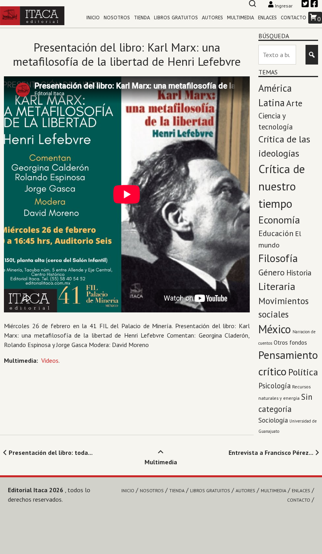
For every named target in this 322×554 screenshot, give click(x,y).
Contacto (293, 17)
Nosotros (117, 17)
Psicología (274, 385)
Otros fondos (290, 342)
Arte (294, 103)
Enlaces (267, 17)
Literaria (276, 286)
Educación (275, 233)
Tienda (142, 17)
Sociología (273, 420)
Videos (50, 360)
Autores (212, 17)
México (274, 329)
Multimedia (240, 17)
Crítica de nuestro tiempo (281, 186)
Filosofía (278, 258)
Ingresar (284, 6)
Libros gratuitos (176, 17)
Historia (298, 272)
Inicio (93, 17)
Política (303, 372)
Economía (279, 219)
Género (271, 272)
